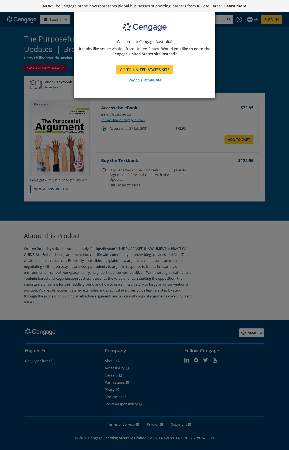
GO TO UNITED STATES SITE (144, 69)
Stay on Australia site (144, 80)
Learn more (235, 5)
